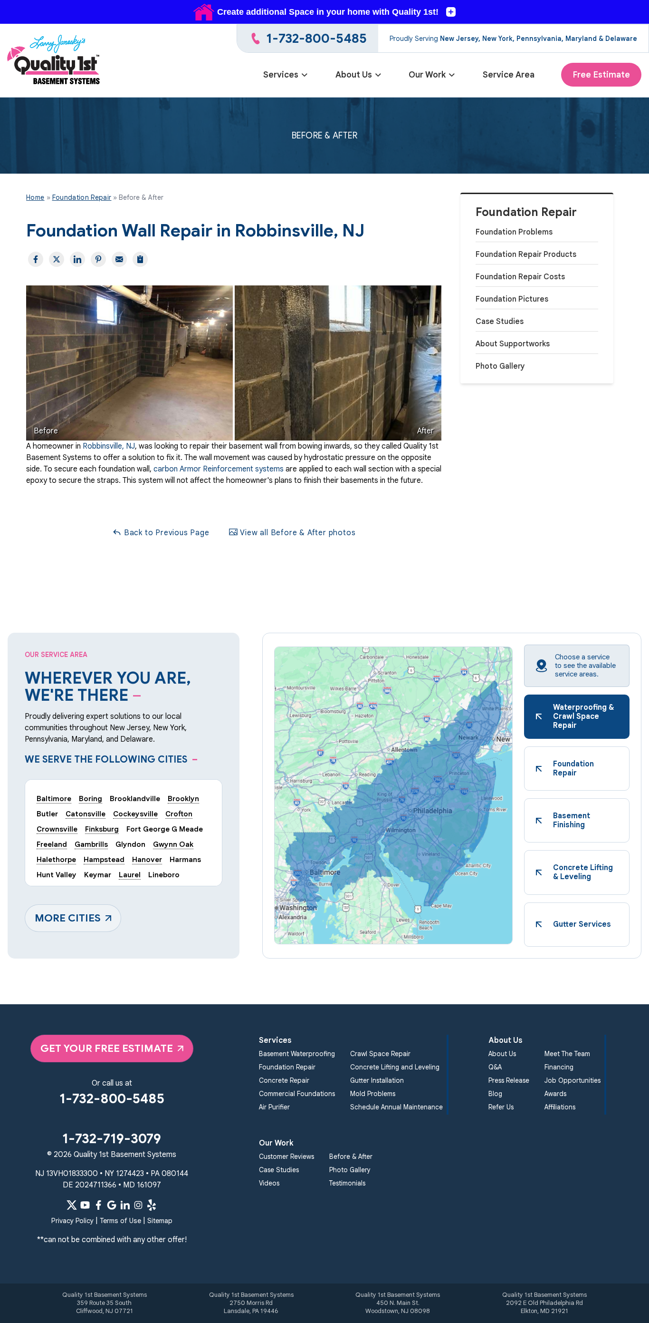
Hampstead (104, 859)
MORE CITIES (68, 917)
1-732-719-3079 (111, 1138)
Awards (555, 1094)
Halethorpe (56, 859)
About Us (353, 74)
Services (280, 74)
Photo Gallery (500, 366)
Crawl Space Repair (380, 1054)
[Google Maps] (111, 1205)
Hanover (147, 859)
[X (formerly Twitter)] (71, 1205)
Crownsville (57, 828)
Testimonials (347, 1183)
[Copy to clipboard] (140, 259)
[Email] (119, 259)
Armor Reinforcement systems (231, 469)
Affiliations (559, 1107)
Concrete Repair (284, 1081)
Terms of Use (120, 1220)
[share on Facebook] (35, 259)
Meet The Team (567, 1054)
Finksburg (102, 828)
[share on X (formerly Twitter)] (56, 259)
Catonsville (85, 813)
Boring (90, 798)
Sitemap (159, 1220)
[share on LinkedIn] (77, 259)
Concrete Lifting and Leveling (394, 1067)
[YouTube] (85, 1205)
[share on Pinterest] (98, 259)
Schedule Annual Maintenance (396, 1107)
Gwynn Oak (173, 844)
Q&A (495, 1067)
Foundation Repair (526, 212)
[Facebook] (98, 1205)
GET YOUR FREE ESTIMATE (106, 1048)
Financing (558, 1067)
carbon (165, 469)
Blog (495, 1094)
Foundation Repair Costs (520, 277)
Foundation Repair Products (526, 254)
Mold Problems (372, 1094)
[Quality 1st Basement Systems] (54, 60)
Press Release (508, 1081)
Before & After (350, 1157)
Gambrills (91, 844)
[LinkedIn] (125, 1205)
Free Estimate (601, 74)
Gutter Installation (377, 1081)
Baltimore (54, 798)
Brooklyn (183, 798)
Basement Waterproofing (297, 1054)
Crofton (178, 813)
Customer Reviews (286, 1157)
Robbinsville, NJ (109, 446)
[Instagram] (138, 1205)
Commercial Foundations (297, 1094)
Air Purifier (274, 1107)
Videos (269, 1183)
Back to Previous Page (166, 533)
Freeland (52, 844)
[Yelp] (151, 1205)
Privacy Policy (72, 1220)
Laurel (130, 874)
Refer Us (501, 1107)
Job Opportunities (572, 1081)
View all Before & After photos (297, 533)
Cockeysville (135, 813)
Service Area (508, 74)
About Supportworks (513, 344)
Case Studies (500, 321)
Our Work (427, 74)
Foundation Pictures (512, 299)
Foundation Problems (514, 232)
